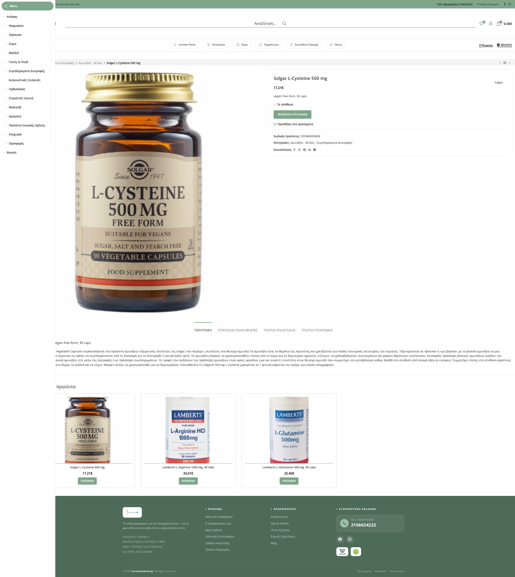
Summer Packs (187, 44)
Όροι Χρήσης (213, 530)
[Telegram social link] (314, 150)
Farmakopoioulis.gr (142, 571)
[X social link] (299, 150)
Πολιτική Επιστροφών (219, 536)
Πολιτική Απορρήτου (219, 517)
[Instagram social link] (509, 4)
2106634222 (363, 525)
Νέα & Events (280, 523)
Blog (274, 543)
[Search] (270, 24)
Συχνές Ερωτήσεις (283, 536)
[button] (87, 481)
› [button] (49, 16)
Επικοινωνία (279, 517)
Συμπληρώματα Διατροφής (56, 63)
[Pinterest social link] (304, 150)
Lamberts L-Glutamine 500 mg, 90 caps (289, 467)
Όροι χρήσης (364, 571)
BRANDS (506, 45)
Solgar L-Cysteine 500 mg (87, 467)
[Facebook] (340, 539)
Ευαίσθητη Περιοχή (306, 44)
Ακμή (244, 44)
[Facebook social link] (504, 4)
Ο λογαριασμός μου (218, 523)
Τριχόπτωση (271, 44)
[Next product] (509, 63)
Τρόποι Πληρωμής (217, 549)
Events (488, 45)
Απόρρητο (381, 571)
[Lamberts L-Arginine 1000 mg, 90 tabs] (188, 430)
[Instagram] (350, 539)
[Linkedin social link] (309, 150)
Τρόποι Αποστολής (217, 543)
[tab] (203, 328)
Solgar (498, 82)
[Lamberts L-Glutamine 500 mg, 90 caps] (289, 430)
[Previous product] (499, 63)
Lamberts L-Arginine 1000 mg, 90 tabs (188, 467)
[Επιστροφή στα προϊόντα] (504, 63)
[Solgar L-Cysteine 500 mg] (87, 430)
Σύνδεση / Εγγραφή (487, 4)
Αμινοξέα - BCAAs (90, 63)
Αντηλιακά (218, 44)
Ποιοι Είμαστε (280, 530)
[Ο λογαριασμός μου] (491, 24)
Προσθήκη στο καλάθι (292, 114)
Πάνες (338, 44)
